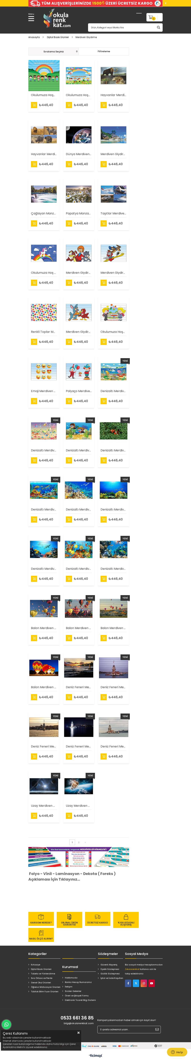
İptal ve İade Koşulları (112, 978)
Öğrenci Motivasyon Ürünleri (45, 987)
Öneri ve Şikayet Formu (77, 995)
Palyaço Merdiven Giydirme (79, 391)
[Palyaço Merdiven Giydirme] (78, 371)
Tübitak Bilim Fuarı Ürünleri (44, 991)
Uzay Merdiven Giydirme (44, 806)
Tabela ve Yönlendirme (43, 973)
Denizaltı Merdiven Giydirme (113, 391)
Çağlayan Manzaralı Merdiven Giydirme (44, 213)
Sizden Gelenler (73, 991)
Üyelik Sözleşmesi (110, 969)
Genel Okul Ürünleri (41, 982)
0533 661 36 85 (77, 1018)
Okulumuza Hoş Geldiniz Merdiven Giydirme (44, 273)
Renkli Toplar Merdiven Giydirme (44, 332)
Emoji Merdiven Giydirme (44, 391)
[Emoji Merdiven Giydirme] (44, 371)
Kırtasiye (35, 964)
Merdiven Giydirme (79, 273)
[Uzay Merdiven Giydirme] (44, 786)
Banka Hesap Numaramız (78, 982)
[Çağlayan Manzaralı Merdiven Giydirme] (44, 194)
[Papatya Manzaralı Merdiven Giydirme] (78, 194)
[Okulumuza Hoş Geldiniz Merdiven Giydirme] (44, 253)
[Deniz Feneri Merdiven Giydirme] (78, 668)
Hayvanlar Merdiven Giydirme (113, 95)
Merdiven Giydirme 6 (113, 154)
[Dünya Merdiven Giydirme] (78, 134)
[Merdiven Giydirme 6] (113, 134)
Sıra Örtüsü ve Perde (41, 978)
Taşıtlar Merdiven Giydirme (113, 213)
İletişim (68, 986)
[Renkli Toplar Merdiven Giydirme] (44, 312)
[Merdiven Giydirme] (78, 253)
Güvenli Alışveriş (109, 964)
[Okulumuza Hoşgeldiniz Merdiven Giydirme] (44, 75)
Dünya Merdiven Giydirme (79, 154)
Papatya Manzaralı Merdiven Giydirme (79, 213)
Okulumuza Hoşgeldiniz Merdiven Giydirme (44, 95)
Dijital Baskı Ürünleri (41, 969)
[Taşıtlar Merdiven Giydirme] (113, 194)
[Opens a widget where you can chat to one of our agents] (177, 1052)
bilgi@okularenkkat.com (79, 1023)
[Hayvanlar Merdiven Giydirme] (113, 75)
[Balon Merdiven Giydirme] (44, 608)
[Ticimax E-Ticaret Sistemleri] (95, 1056)
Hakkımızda (71, 977)
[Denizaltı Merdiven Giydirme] (113, 371)
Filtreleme (104, 51)
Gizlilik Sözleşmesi (110, 973)
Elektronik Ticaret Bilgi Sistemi (80, 1000)
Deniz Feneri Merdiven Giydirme (79, 687)
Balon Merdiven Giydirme (44, 628)
